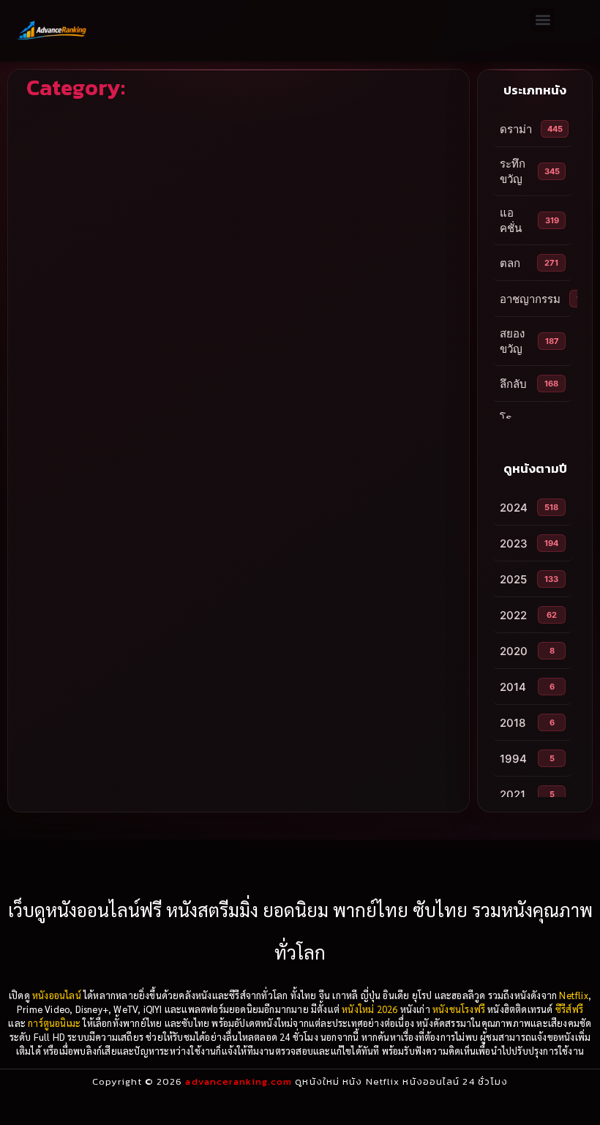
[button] (542, 19)
